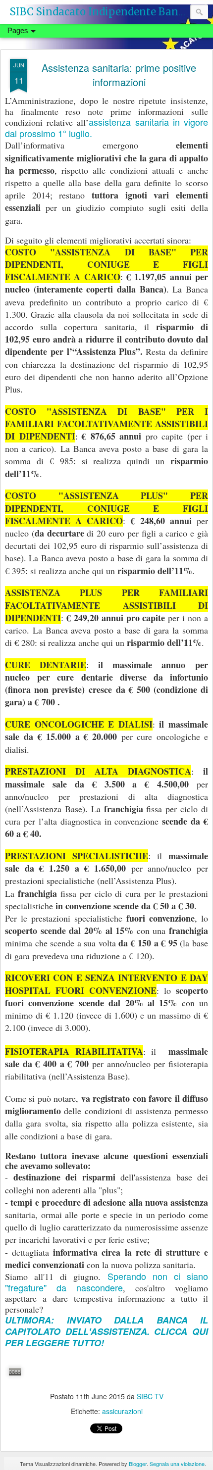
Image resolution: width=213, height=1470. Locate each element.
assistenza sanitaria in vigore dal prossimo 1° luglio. (106, 127)
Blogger (138, 1464)
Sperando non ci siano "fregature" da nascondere (106, 1282)
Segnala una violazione (177, 1464)
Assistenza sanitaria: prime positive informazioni (119, 74)
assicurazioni (122, 1411)
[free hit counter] (15, 1381)
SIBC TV (150, 1396)
